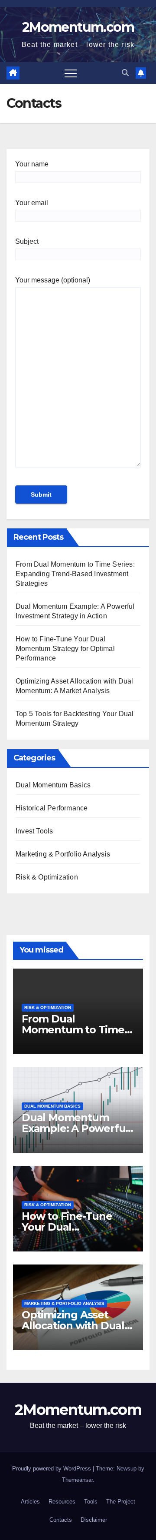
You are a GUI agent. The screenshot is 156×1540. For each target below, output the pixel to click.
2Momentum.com (78, 27)
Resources (62, 1501)
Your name (32, 164)
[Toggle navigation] (70, 73)
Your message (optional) (52, 280)
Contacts (60, 1520)
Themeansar (77, 1480)
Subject (27, 241)
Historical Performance (52, 808)
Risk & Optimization (47, 877)
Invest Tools (34, 831)
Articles (30, 1501)
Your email (31, 202)
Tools (91, 1501)
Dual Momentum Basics (53, 785)
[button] (125, 72)
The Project (120, 1501)
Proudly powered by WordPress (52, 1468)
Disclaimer (94, 1520)
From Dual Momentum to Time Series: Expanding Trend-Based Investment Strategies (75, 574)
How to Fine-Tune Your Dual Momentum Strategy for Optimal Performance (65, 648)
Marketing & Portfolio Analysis (63, 854)
